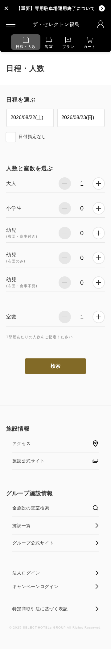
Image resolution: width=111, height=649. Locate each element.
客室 (49, 47)
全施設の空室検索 (30, 507)
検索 (55, 366)
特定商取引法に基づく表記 (40, 608)
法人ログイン (26, 572)
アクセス (21, 443)
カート (90, 47)
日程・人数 (26, 47)
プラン (68, 47)
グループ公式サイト (33, 542)
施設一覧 (21, 525)
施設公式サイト (28, 460)
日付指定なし (32, 136)
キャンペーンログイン (35, 586)
